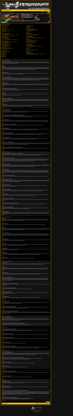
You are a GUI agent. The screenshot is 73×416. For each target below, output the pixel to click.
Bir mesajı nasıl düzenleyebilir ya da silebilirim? (6, 42)
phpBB (34, 409)
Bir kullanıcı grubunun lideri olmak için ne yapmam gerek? (32, 29)
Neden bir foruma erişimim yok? (5, 45)
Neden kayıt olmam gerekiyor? (5, 26)
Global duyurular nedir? (4, 54)
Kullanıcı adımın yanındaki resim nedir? (6, 37)
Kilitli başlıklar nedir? (4, 56)
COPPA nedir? (3, 27)
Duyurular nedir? (3, 55)
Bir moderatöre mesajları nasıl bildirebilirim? (6, 47)
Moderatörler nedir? (28, 27)
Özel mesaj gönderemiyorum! (29, 33)
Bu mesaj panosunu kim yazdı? (29, 52)
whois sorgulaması (43, 391)
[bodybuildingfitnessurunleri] (26, 18)
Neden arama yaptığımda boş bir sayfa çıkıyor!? (31, 41)
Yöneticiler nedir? (28, 26)
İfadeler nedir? (3, 53)
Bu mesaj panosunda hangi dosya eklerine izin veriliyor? (32, 49)
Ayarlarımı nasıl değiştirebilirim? (5, 34)
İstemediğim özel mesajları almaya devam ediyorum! (31, 34)
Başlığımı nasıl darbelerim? (4, 49)
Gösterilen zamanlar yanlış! (5, 35)
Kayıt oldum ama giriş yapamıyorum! (5, 28)
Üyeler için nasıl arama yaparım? (29, 42)
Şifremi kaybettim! (4, 30)
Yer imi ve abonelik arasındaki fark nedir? (30, 45)
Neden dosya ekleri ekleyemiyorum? (5, 46)
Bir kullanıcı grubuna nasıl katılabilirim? (30, 28)
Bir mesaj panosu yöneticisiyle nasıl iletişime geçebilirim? (32, 54)
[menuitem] (9, 10)
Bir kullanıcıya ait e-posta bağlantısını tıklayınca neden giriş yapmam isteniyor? (10, 39)
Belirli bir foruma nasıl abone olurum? (30, 46)
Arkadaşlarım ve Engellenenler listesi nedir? (30, 37)
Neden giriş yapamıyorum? (4, 29)
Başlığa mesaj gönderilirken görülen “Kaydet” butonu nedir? (8, 48)
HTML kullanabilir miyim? (4, 52)
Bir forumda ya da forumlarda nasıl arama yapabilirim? (31, 40)
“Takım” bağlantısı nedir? (28, 31)
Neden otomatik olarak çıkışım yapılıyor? (6, 31)
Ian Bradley (40, 407)
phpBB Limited (11, 382)
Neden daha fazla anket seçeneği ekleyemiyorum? (7, 44)
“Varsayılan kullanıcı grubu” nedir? (29, 30)
